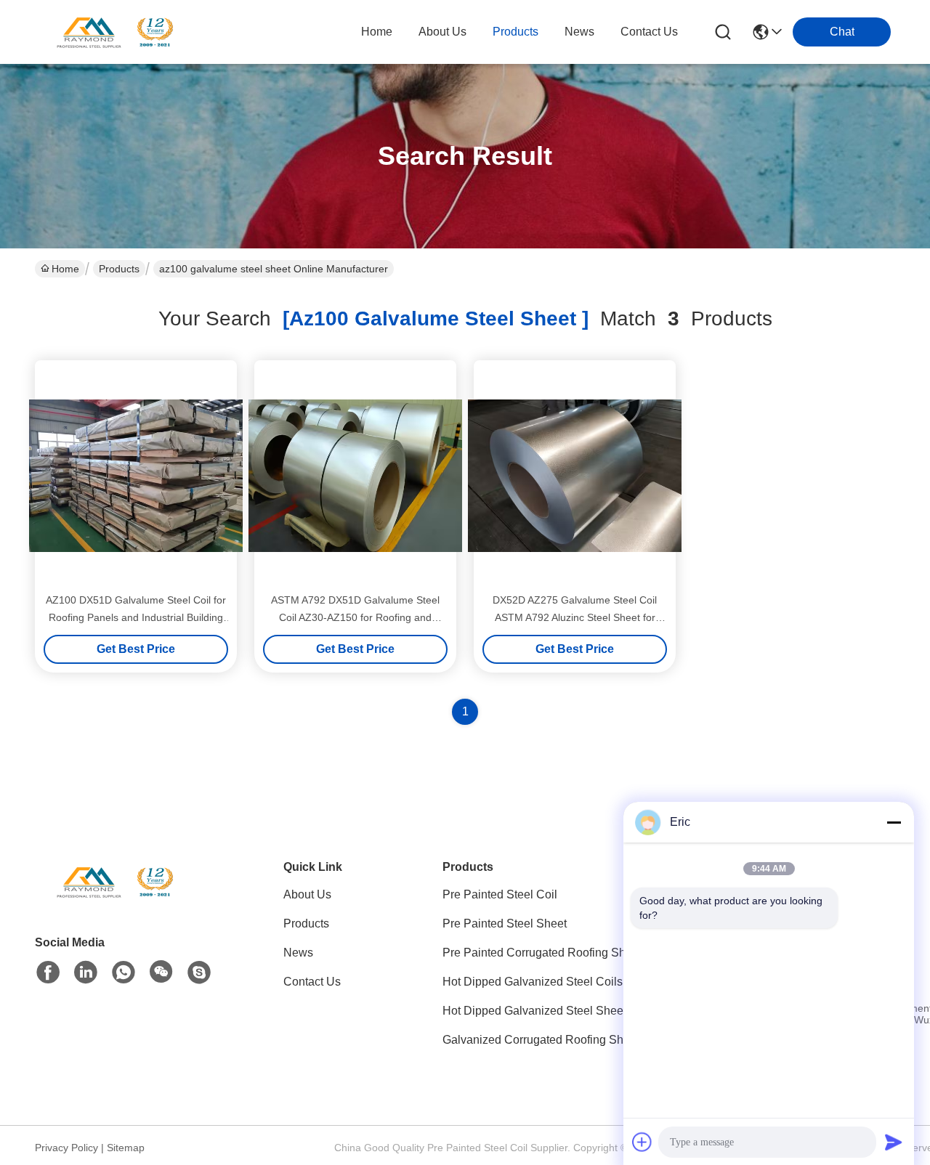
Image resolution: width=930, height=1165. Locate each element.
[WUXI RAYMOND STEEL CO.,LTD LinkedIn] (86, 972)
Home (376, 31)
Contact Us (312, 981)
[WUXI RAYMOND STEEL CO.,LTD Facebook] (48, 972)
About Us (307, 894)
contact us (649, 31)
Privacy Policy (66, 1147)
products (515, 31)
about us (442, 31)
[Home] (115, 899)
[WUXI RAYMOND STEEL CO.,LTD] (115, 32)
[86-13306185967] (199, 972)
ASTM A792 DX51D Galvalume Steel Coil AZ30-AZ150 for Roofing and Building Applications (355, 617)
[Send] (893, 1142)
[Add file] (642, 1142)
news (579, 31)
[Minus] (893, 822)
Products (119, 269)
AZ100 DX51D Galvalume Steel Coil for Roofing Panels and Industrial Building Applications (136, 617)
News (298, 952)
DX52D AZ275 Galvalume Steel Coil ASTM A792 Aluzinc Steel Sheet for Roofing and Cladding (575, 617)
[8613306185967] (123, 972)
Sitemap (126, 1147)
